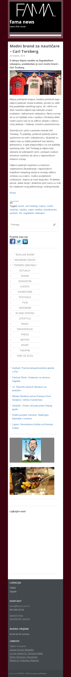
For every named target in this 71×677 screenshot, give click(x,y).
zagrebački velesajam (34, 213)
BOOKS (25, 275)
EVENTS (24, 286)
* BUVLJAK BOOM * (24, 254)
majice (42, 206)
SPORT (25, 345)
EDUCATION (24, 281)
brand (21, 206)
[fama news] (35, 16)
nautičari (14, 209)
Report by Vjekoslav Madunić (24, 660)
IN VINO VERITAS (25, 313)
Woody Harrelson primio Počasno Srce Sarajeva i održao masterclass (31, 397)
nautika (23, 209)
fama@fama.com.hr (19, 606)
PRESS (25, 334)
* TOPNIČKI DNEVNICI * (24, 265)
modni (50, 206)
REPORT (25, 339)
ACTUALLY (25, 270)
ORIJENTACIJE (25, 329)
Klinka (13, 192)
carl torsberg (31, 206)
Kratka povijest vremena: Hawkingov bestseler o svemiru (30, 416)
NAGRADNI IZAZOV (20, 619)
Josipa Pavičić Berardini (22, 649)
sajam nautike (35, 209)
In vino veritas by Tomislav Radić (26, 653)
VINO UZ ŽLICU (25, 355)
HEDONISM (25, 307)
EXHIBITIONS (25, 291)
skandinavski (50, 209)
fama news (14, 673)
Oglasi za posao (18, 646)
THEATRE (25, 350)
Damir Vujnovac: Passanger (23, 656)
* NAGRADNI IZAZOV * (25, 259)
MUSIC (25, 323)
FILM (25, 302)
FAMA (27, 673)
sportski (14, 213)
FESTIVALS (25, 297)
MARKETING (16, 615)
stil (20, 213)
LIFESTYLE (25, 318)
